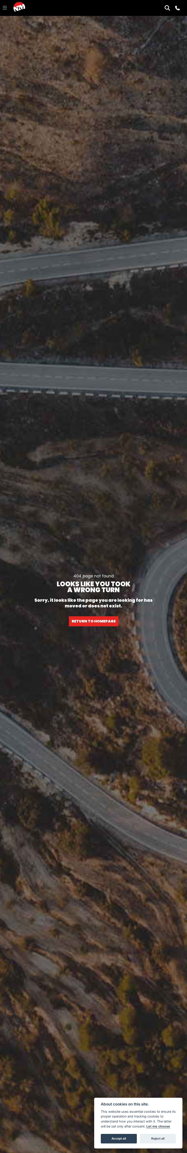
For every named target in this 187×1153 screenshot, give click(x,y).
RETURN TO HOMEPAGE (94, 621)
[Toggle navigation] (5, 8)
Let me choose (158, 1126)
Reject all (157, 1138)
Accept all (119, 1138)
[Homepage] (19, 8)
